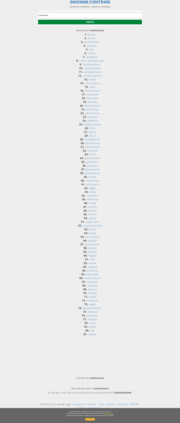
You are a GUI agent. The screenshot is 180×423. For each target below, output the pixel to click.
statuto (92, 293)
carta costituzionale (91, 60)
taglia (92, 304)
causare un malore (84, 404)
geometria (92, 162)
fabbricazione (92, 124)
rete (92, 259)
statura (92, 289)
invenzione (92, 180)
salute (92, 263)
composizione (92, 72)
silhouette (92, 274)
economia (92, 109)
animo (92, 38)
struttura (92, 300)
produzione (92, 244)
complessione (92, 68)
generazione (92, 158)
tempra (92, 311)
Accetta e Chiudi (90, 419)
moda (92, 203)
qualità (92, 252)
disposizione (92, 105)
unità (92, 323)
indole (92, 177)
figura (92, 132)
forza (92, 154)
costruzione (92, 90)
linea (92, 192)
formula (92, 150)
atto (91, 49)
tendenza (92, 315)
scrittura (92, 270)
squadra (92, 285)
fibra (92, 128)
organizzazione (92, 225)
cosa (92, 87)
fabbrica (92, 120)
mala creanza (106, 404)
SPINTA (134, 404)
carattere (91, 57)
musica (92, 207)
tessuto (92, 319)
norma (92, 214)
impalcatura (92, 173)
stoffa (92, 296)
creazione (92, 94)
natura (92, 210)
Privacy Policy (109, 413)
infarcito (122, 404)
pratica (92, 240)
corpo (92, 79)
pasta (92, 233)
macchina (92, 195)
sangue (92, 267)
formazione (92, 147)
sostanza (92, 281)
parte (92, 229)
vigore (92, 326)
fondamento (92, 139)
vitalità (92, 334)
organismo (92, 222)
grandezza (92, 169)
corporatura (92, 83)
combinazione (91, 64)
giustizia (92, 165)
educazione (92, 113)
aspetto (91, 45)
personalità (92, 237)
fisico (92, 135)
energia (92, 117)
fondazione (92, 143)
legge (92, 188)
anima (92, 34)
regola (92, 255)
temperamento (92, 308)
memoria (92, 199)
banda (92, 53)
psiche (92, 248)
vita (92, 330)
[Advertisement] (90, 361)
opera (92, 218)
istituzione (92, 184)
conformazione (92, 75)
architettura (91, 42)
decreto (92, 102)
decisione (92, 98)
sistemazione (92, 278)
